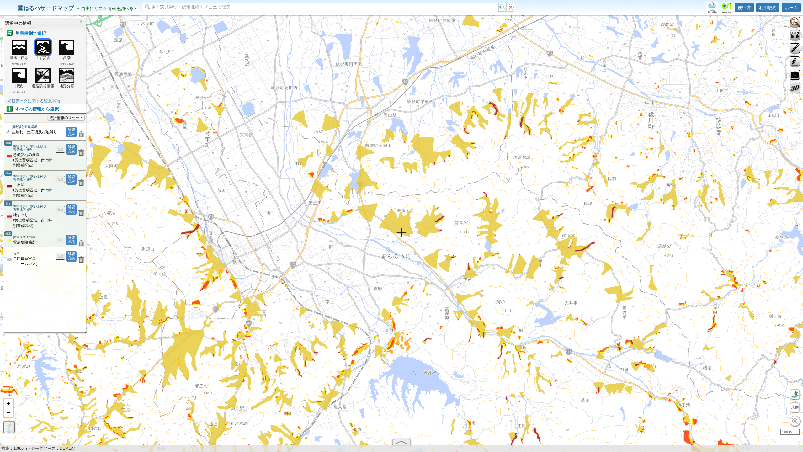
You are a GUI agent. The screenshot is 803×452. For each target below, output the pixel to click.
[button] (8, 403)
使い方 (744, 7)
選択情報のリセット (66, 117)
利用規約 (768, 7)
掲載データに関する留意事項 (33, 100)
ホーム (791, 7)
